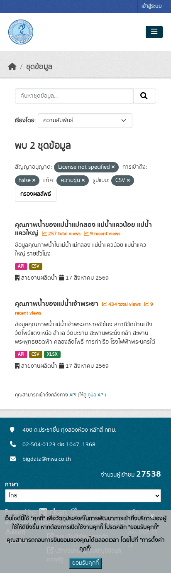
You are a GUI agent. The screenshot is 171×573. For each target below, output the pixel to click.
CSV (35, 266)
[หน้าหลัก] (12, 66)
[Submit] (144, 96)
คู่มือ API (96, 394)
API (21, 266)
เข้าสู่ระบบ (152, 6)
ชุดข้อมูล (39, 66)
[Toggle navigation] (154, 32)
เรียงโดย (24, 120)
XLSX (52, 354)
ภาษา (11, 484)
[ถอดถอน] (113, 167)
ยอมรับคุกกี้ (85, 563)
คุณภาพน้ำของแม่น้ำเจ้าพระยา (57, 303)
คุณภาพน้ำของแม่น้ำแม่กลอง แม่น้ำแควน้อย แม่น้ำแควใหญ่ (83, 229)
